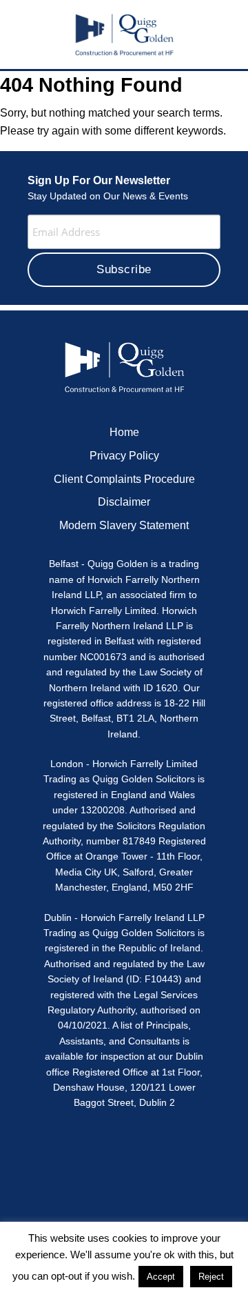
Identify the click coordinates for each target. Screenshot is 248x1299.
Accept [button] (161, 1276)
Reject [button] (211, 1276)
